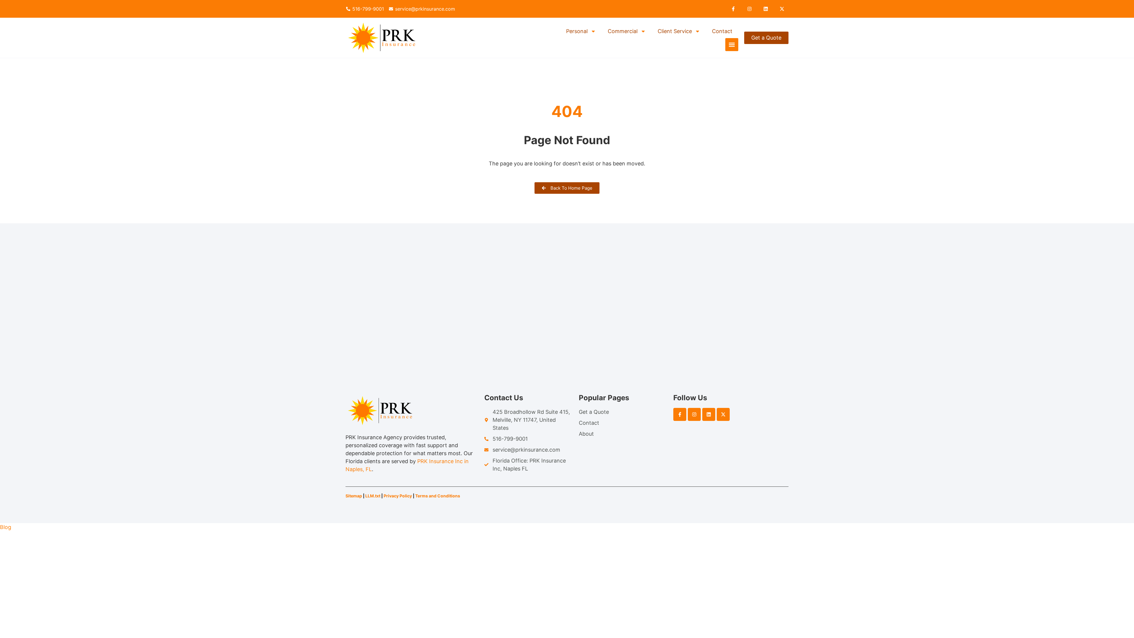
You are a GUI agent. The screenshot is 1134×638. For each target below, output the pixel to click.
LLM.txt (372, 495)
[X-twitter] (781, 8)
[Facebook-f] (733, 8)
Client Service (675, 31)
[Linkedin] (765, 8)
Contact (722, 31)
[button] (731, 44)
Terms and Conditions (438, 495)
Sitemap (354, 495)
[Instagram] (749, 8)
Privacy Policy (398, 495)
